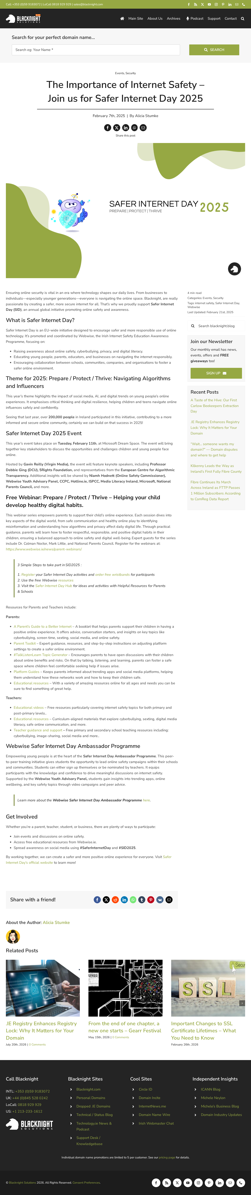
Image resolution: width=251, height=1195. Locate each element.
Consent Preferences (86, 1183)
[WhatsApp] (134, 127)
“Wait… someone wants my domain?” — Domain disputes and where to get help (214, 450)
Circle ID (145, 1089)
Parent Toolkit (25, 643)
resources (66, 580)
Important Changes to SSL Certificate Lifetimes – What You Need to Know (208, 988)
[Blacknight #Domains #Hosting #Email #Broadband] (29, 1120)
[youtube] (209, 4)
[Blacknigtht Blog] (122, 18)
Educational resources (31, 683)
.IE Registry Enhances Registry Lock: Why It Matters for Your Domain (215, 428)
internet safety (204, 303)
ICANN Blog (210, 1089)
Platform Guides (26, 671)
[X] (116, 127)
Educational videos (29, 707)
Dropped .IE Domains (93, 1106)
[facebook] (188, 4)
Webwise (193, 307)
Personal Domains (90, 1097)
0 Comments (37, 1044)
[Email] (143, 127)
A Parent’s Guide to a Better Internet (43, 626)
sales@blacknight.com (88, 4)
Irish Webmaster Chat (156, 1123)
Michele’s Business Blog (220, 1106)
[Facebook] (107, 127)
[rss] (195, 4)
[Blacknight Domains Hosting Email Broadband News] (23, 16)
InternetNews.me (152, 1106)
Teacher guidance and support (38, 730)
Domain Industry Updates (221, 1114)
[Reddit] (115, 899)
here (146, 800)
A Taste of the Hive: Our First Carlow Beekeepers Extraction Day (215, 406)
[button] (242, 18)
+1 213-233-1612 (27, 1111)
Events (119, 73)
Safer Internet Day (227, 303)
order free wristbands (112, 574)
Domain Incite (149, 1097)
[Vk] (160, 899)
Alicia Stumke (146, 115)
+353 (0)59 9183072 (26, 4)
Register (28, 574)
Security (131, 73)
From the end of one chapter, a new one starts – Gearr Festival (125, 988)
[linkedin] (229, 4)
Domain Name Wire (154, 1114)
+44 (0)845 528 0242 (30, 1098)
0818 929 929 (61, 4)
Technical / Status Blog (94, 1114)
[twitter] (202, 4)
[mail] (236, 4)
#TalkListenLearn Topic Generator (40, 654)
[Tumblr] (141, 899)
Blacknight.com (88, 1089)
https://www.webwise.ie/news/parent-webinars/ (44, 549)
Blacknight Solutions (22, 1183)
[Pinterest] (150, 899)
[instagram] (216, 4)
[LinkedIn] (125, 127)
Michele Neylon (213, 1097)
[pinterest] (223, 4)
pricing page (167, 1157)
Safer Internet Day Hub (53, 585)
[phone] (243, 4)
